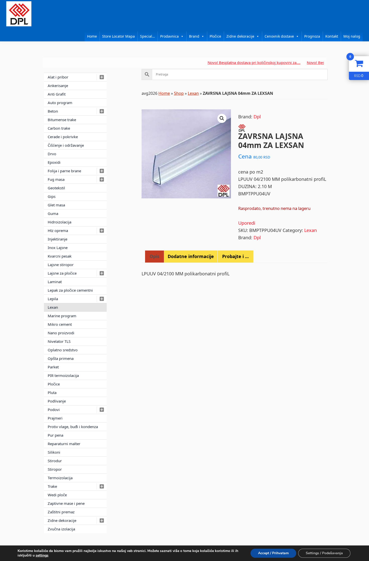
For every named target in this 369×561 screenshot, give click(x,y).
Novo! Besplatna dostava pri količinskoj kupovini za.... (242, 62)
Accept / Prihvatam (273, 553)
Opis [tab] (154, 256)
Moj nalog (351, 36)
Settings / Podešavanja (324, 553)
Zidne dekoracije (240, 36)
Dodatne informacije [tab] (191, 256)
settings (42, 555)
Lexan (193, 93)
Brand (194, 36)
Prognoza (312, 36)
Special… (147, 36)
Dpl (257, 117)
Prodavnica (169, 36)
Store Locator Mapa (118, 36)
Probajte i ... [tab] (235, 256)
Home (92, 36)
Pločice (215, 36)
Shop (179, 93)
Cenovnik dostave (279, 36)
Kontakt (331, 36)
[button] (221, 118)
